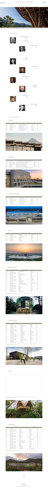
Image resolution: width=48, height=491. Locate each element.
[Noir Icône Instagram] (45, 2)
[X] (44, 2)
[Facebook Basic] (42, 2)
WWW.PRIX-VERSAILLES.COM (24, 485)
